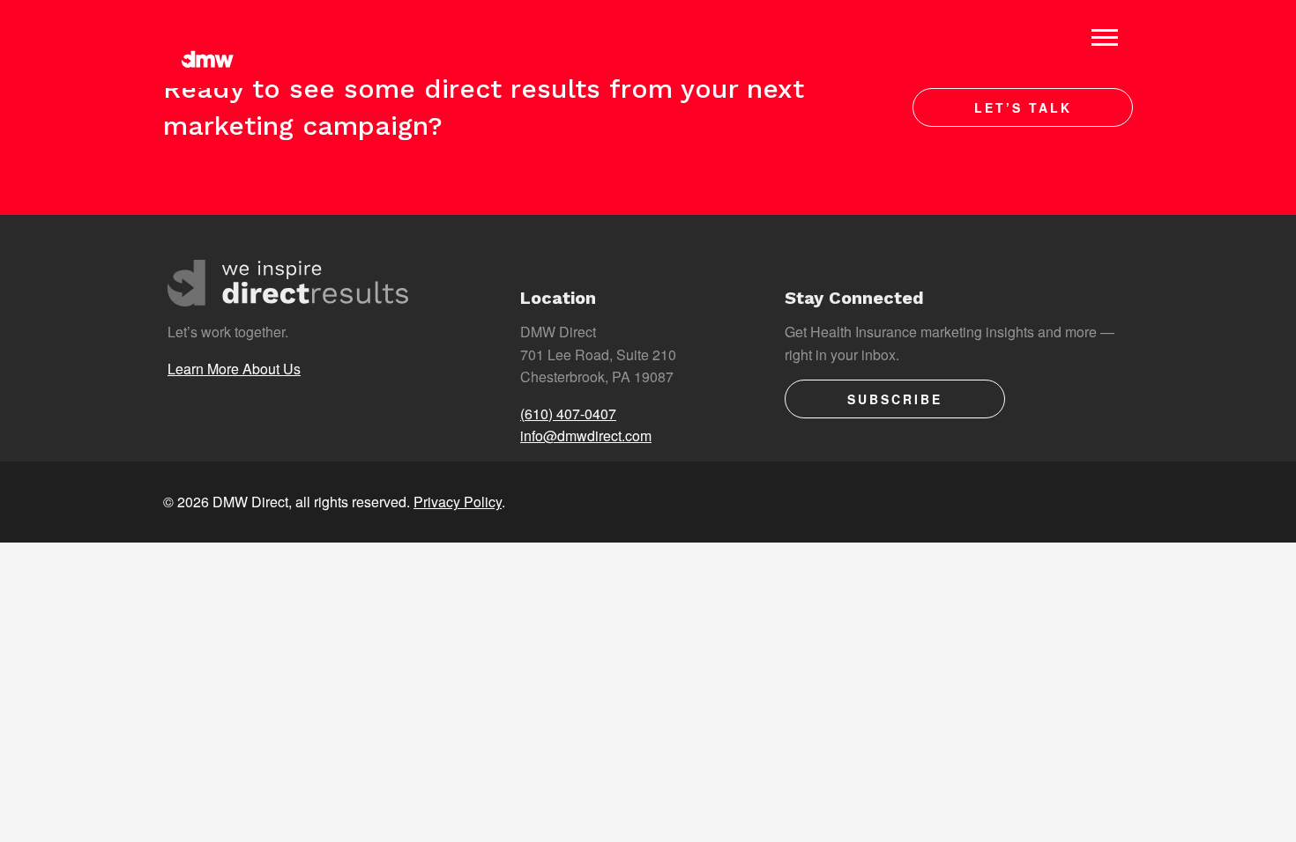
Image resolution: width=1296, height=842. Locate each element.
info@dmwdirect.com (586, 435)
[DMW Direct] (207, 44)
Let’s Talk (1023, 107)
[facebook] (1003, 502)
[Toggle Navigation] (1104, 37)
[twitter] (951, 502)
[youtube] (1107, 502)
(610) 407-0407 (568, 413)
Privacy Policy (457, 501)
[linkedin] (1055, 502)
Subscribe (894, 399)
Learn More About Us (234, 368)
